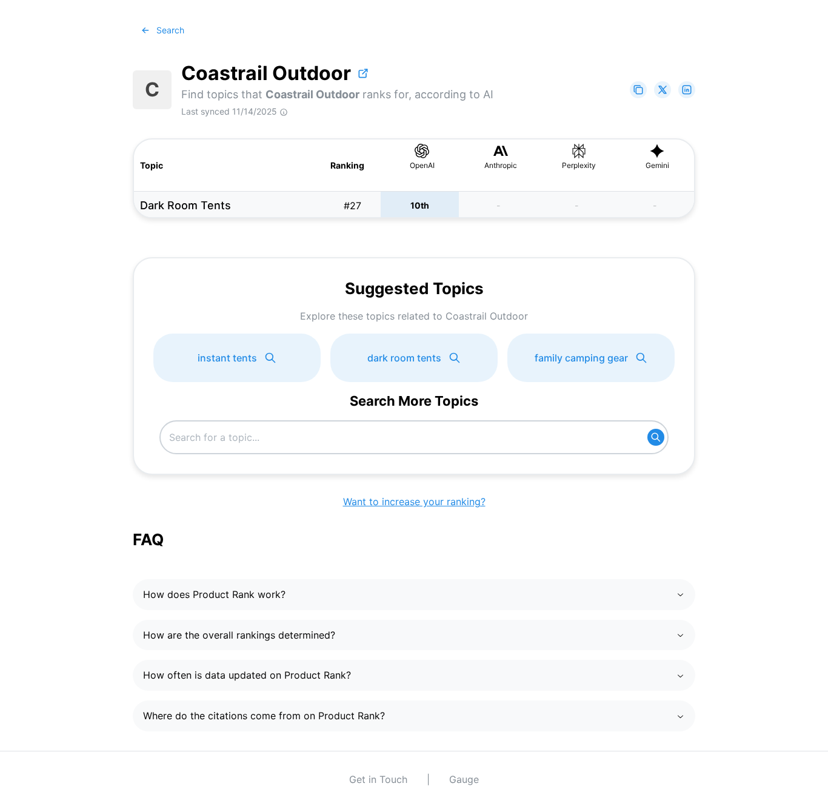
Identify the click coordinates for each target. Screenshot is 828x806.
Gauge (464, 779)
